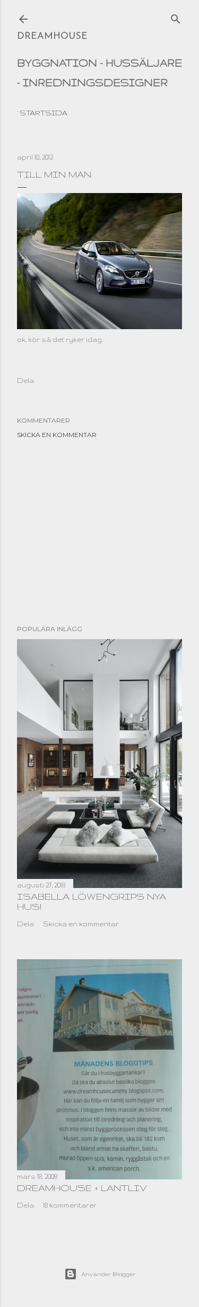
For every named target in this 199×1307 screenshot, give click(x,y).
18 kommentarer (70, 1205)
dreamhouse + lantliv (82, 1188)
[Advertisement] (99, 531)
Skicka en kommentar (57, 435)
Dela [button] (25, 380)
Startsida (43, 112)
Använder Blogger (108, 1274)
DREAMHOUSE (52, 36)
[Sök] (175, 16)
